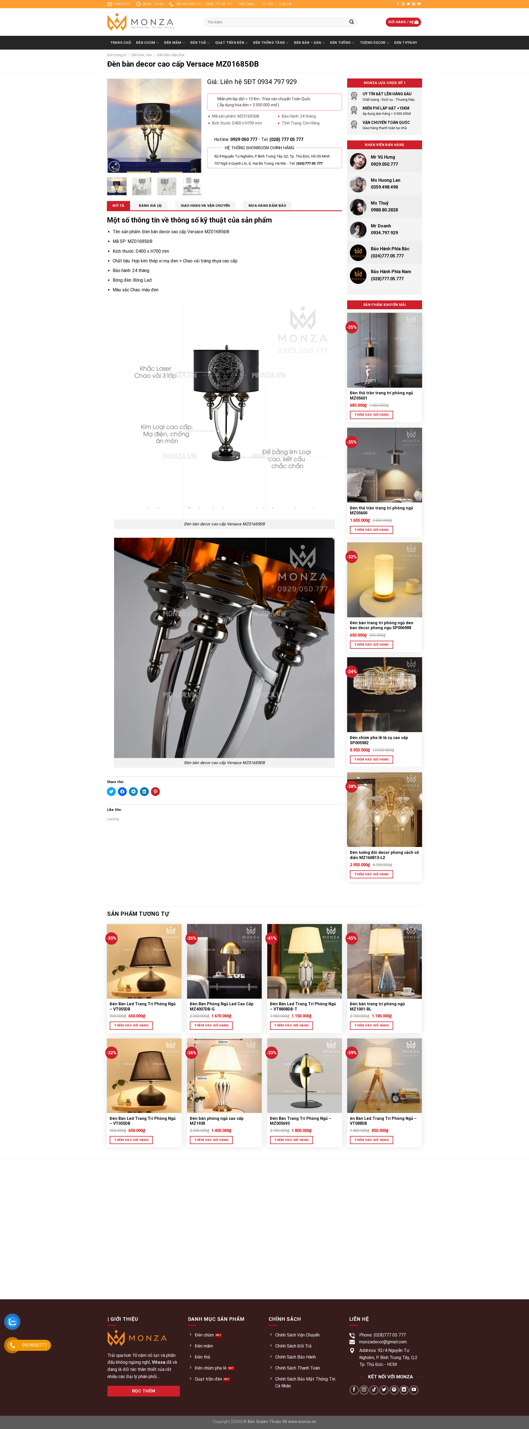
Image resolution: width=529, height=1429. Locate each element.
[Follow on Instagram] (403, 4)
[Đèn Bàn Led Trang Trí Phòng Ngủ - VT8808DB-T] (304, 961)
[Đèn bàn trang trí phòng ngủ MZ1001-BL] (384, 961)
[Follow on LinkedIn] (404, 1390)
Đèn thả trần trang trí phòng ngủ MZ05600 (381, 511)
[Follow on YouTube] (418, 4)
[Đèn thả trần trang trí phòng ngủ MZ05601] (384, 350)
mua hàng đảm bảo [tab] (267, 205)
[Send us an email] (413, 4)
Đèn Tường (340, 42)
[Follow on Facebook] (398, 4)
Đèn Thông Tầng (269, 42)
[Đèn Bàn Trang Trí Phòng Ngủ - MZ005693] (304, 1075)
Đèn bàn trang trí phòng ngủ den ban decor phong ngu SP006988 (381, 626)
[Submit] (351, 22)
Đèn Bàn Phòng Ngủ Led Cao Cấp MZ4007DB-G (221, 1007)
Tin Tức (267, 4)
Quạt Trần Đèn (229, 42)
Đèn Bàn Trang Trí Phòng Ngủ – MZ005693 (300, 1121)
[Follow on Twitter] (408, 4)
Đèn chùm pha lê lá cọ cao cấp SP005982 (379, 740)
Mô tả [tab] (118, 205)
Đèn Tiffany (405, 42)
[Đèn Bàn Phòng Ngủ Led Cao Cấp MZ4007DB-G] (224, 961)
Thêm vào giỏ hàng (371, 415)
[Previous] (116, 125)
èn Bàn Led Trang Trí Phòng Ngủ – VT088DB (383, 1121)
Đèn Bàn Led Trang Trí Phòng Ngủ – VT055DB (143, 1007)
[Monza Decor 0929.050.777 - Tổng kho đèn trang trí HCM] (151, 22)
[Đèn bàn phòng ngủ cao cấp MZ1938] (224, 1075)
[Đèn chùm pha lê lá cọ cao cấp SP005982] (384, 694)
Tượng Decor (372, 42)
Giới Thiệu (247, 4)
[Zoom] (114, 166)
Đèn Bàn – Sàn (307, 42)
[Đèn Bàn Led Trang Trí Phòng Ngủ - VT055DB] (144, 961)
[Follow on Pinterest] (394, 1390)
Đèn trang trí (116, 55)
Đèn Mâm (173, 42)
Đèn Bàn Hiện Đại (170, 55)
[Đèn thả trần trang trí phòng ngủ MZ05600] (384, 465)
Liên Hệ (286, 4)
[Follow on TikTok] (374, 1390)
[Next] (193, 125)
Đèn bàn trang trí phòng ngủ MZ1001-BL (377, 1007)
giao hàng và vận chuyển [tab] (205, 205)
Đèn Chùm (145, 42)
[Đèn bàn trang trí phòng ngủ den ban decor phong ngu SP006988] (384, 579)
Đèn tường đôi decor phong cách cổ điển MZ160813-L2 (384, 855)
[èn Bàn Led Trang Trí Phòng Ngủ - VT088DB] (384, 1075)
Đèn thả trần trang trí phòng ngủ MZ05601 (381, 396)
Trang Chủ (120, 42)
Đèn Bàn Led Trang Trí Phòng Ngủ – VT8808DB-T (303, 1007)
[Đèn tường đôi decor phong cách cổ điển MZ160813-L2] (384, 809)
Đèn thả (198, 42)
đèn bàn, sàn (141, 55)
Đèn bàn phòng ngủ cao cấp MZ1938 (217, 1121)
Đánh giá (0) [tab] (150, 205)
